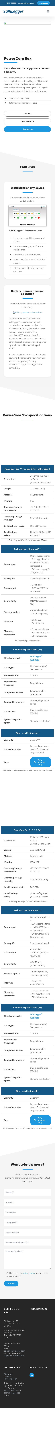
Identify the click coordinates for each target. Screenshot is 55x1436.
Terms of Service (12, 1393)
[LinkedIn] (32, 1375)
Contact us (43, 3)
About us (8, 1374)
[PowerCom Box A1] (27, 428)
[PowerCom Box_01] (27, 22)
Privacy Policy (10, 1390)
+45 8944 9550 (10, 3)
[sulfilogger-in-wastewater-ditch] (27, 312)
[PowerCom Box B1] (27, 789)
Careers (7, 1376)
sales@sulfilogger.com (26, 3)
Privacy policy (10, 1379)
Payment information (14, 1356)
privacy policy (29, 1273)
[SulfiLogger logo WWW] (15, 10)
